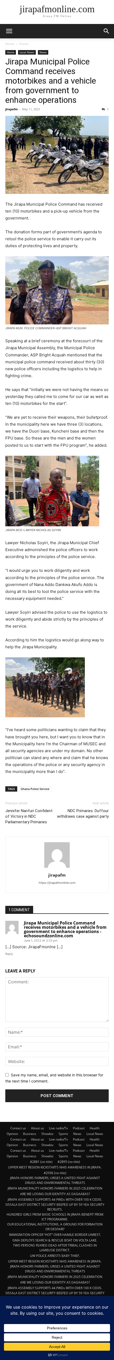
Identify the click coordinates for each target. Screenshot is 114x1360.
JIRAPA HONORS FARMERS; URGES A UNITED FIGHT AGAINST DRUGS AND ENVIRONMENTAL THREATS (55, 1180)
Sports (63, 1133)
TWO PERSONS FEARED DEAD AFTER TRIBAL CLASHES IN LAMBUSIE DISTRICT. (55, 1247)
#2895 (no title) (69, 1161)
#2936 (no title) (55, 1173)
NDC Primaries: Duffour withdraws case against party (83, 813)
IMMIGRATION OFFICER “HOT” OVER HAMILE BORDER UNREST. (55, 1234)
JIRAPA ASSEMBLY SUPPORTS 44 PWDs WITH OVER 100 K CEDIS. (55, 1199)
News (43, 52)
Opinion (12, 1133)
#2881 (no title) (41, 1161)
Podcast (79, 1128)
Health (94, 1128)
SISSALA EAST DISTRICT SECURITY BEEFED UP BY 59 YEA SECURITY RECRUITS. (54, 1207)
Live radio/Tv (58, 1128)
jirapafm (11, 109)
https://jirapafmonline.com (57, 883)
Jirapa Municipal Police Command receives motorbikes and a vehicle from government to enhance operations (50, 80)
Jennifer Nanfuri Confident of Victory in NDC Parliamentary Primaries (28, 816)
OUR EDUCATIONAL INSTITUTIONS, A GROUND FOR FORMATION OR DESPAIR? (55, 1226)
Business (29, 1133)
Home (9, 44)
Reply (9, 954)
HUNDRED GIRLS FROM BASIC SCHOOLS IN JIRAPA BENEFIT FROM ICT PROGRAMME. (55, 1216)
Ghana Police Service (35, 789)
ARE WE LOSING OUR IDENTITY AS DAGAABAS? (55, 1194)
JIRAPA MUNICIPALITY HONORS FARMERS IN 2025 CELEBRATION (55, 1188)
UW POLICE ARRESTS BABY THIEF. (55, 1255)
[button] (9, 31)
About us (37, 1128)
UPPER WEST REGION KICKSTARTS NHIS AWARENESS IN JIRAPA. (55, 1167)
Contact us (18, 1128)
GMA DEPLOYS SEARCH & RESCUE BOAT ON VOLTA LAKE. (54, 1240)
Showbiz (47, 1133)
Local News (27, 52)
